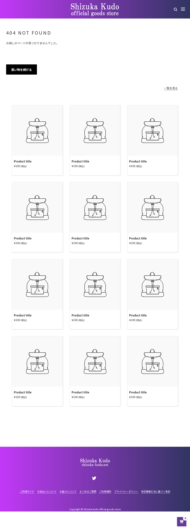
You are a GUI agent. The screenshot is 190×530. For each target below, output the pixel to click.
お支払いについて (47, 491)
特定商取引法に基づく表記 (155, 491)
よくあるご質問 (87, 491)
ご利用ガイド (27, 491)
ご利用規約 (105, 491)
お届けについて (68, 491)
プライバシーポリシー (126, 491)
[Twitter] (94, 478)
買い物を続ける (21, 69)
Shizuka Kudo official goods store (102, 509)
